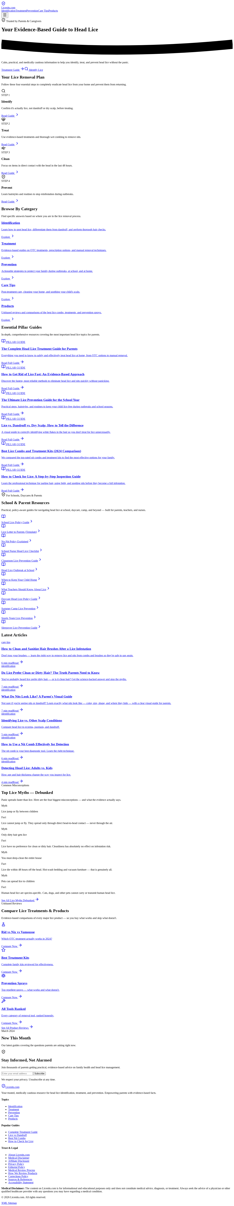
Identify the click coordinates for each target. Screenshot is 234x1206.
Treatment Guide (10, 69)
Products (53, 10)
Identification (8, 10)
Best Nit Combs (17, 1138)
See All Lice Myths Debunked (18, 900)
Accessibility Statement (20, 1182)
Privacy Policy (16, 1164)
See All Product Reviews (15, 1027)
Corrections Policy (18, 1176)
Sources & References (20, 1179)
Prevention (32, 10)
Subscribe (39, 1073)
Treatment (21, 10)
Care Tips (43, 10)
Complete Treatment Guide (23, 1132)
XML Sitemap (9, 1203)
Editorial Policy (16, 1167)
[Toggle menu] (4, 15)
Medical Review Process (21, 1170)
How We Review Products (22, 1173)
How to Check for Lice (20, 1141)
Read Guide (8, 115)
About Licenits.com (19, 1154)
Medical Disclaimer (18, 1157)
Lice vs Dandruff (17, 1135)
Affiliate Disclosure (18, 1160)
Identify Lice (35, 69)
